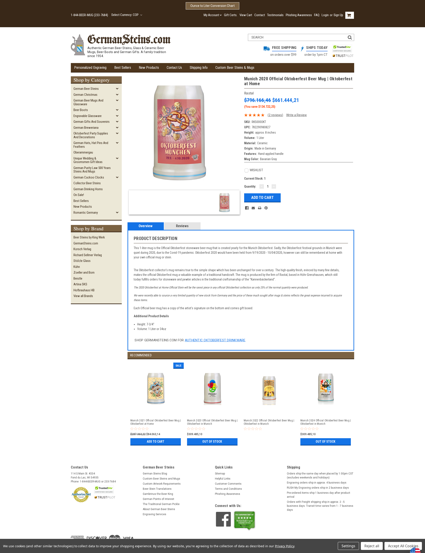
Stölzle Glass (82, 261)
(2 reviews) (275, 115)
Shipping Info (199, 67)
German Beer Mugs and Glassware (88, 102)
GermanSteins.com (85, 243)
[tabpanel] (156, 403)
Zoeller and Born (84, 273)
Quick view (156, 411)
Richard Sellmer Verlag (87, 255)
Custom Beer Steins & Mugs (234, 67)
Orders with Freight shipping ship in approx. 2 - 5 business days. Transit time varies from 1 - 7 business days (320, 505)
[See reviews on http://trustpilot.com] (245, 521)
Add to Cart (155, 441)
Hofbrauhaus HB (84, 290)
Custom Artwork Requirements (162, 483)
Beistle (77, 278)
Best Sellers (122, 67)
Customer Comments (228, 483)
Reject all (371, 545)
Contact (259, 15)
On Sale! (78, 195)
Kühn (76, 267)
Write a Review (296, 115)
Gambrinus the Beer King (158, 493)
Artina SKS (80, 284)
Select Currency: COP (125, 15)
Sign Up (338, 15)
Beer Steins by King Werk (89, 237)
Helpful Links (222, 478)
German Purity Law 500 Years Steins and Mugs (92, 170)
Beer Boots (80, 110)
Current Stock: (255, 178)
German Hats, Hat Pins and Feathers (90, 145)
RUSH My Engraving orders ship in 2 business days (318, 487)
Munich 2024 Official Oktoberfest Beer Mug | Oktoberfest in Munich (325, 422)
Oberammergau (83, 152)
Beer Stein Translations (157, 488)
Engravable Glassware (87, 116)
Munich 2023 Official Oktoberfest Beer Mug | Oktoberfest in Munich (212, 422)
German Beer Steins (86, 89)
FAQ (316, 15)
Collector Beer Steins (87, 183)
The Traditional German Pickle (161, 504)
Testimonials (275, 15)
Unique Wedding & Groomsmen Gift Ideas (87, 160)
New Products (149, 67)
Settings (348, 545)
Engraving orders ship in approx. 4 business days (316, 482)
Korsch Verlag (82, 249)
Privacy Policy (284, 546)
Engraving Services (154, 514)
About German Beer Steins (159, 509)
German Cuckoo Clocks (88, 177)
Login (325, 15)
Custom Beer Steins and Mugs (161, 478)
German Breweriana (86, 128)
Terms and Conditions (228, 488)
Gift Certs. (230, 15)
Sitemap (220, 473)
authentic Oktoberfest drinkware (215, 340)
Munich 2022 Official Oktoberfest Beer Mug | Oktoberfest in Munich (269, 422)
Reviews (182, 226)
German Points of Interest (158, 499)
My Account (211, 15)
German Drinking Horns (88, 189)
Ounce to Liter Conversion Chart (212, 6)
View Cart (246, 15)
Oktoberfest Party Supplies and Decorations (90, 135)
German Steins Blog (155, 473)
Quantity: (250, 186)
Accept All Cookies (403, 545)
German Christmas (85, 95)
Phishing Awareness (299, 15)
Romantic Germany (85, 213)
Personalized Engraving (90, 67)
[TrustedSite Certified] (342, 48)
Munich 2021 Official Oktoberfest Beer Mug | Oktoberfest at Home (155, 422)
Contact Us (174, 67)
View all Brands (83, 296)
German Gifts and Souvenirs (91, 122)
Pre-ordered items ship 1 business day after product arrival (318, 494)
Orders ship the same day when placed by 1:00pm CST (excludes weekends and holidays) (320, 475)
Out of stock (212, 441)
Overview (146, 226)
